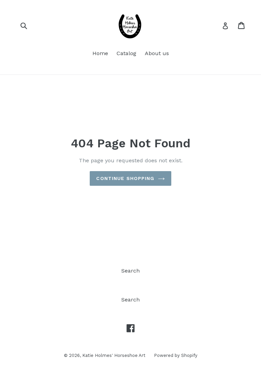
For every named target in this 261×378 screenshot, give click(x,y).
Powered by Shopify (175, 355)
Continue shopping (125, 178)
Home (100, 53)
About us (157, 53)
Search (130, 270)
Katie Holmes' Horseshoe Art (113, 355)
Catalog (126, 53)
